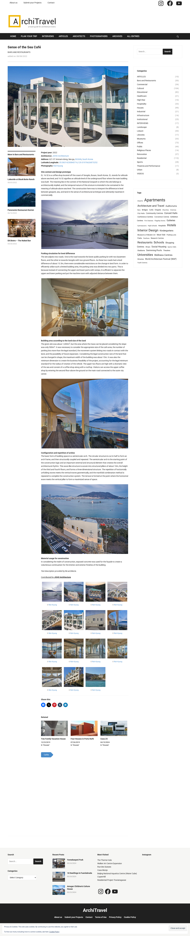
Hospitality (141, 104)
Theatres (166, 250)
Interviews (48, 36)
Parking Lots (171, 235)
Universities (145, 255)
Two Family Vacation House (53, 739)
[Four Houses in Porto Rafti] (84, 728)
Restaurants (144, 242)
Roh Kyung (58, 166)
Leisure (140, 131)
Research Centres (157, 238)
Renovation (142, 154)
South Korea (87, 159)
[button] (84, 224)
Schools (159, 242)
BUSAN (78, 159)
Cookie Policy (130, 917)
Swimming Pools (154, 250)
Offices (140, 143)
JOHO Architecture (60, 156)
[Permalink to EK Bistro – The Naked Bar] (21, 229)
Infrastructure (143, 115)
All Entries (133, 36)
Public (139, 146)
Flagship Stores (160, 221)
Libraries (141, 135)
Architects (79, 36)
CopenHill (101, 877)
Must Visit (161, 235)
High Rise (141, 100)
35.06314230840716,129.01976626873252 (78, 162)
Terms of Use (101, 917)
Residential (141, 158)
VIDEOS (140, 173)
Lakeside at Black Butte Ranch (21, 179)
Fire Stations (148, 221)
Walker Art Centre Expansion (109, 863)
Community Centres (154, 213)
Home (13, 36)
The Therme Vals (104, 860)
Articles (63, 36)
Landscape (142, 127)
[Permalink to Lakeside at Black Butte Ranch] (21, 168)
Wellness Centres (163, 255)
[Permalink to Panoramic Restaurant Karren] (21, 198)
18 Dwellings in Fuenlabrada (79, 873)
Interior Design (147, 230)
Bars (139, 210)
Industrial (141, 111)
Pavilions (146, 238)
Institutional (142, 119)
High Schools (152, 226)
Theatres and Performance (148, 166)
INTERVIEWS (142, 123)
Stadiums (141, 250)
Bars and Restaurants (19, 52)
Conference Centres (145, 217)
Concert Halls (170, 213)
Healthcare (141, 96)
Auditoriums (171, 206)
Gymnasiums (142, 226)
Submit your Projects (32, 3)
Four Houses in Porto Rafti (82, 739)
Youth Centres (142, 263)
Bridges (145, 210)
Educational (142, 92)
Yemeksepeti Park (75, 860)
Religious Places (144, 150)
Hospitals (162, 226)
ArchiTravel (95, 910)
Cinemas (173, 210)
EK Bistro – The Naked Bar (19, 240)
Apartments (154, 200)
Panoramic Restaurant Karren (21, 210)
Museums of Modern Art (146, 235)
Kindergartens (166, 230)
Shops (147, 247)
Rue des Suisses (104, 867)
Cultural (140, 88)
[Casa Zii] (113, 728)
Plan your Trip (29, 36)
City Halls (141, 213)
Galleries (171, 220)
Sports (140, 162)
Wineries (140, 259)
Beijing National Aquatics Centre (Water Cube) (117, 873)
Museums (141, 139)
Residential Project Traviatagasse (111, 880)
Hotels (171, 225)
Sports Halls (172, 247)
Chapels (158, 210)
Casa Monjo (102, 870)
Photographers (99, 36)
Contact (51, 3)
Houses (140, 108)
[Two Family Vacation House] (54, 728)
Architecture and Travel (150, 205)
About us (13, 3)
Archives (117, 36)
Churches (165, 210)
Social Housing (158, 246)
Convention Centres (161, 217)
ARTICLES (141, 76)
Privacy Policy (115, 917)
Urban (139, 170)
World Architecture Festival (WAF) (161, 259)
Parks (139, 238)
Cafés (151, 210)
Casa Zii (104, 739)
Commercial (142, 84)
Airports (140, 201)
